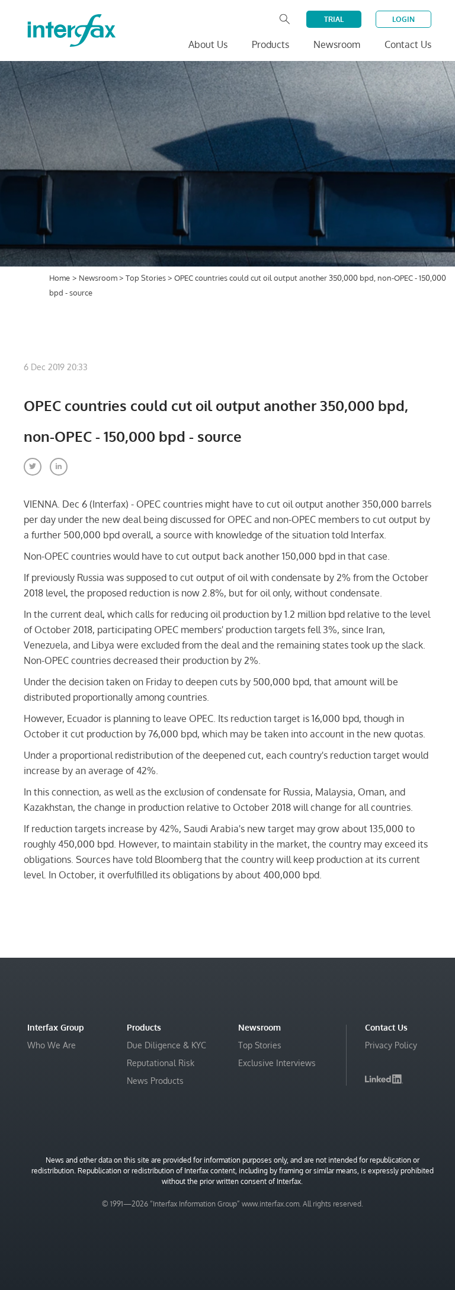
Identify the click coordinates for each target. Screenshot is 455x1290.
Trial (334, 19)
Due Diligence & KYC (166, 1045)
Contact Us (407, 44)
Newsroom (99, 278)
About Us (208, 44)
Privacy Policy (391, 1045)
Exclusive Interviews (277, 1063)
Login (403, 19)
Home (59, 278)
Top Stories (147, 278)
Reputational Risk (160, 1063)
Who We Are (51, 1045)
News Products (155, 1081)
